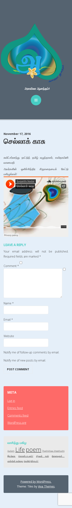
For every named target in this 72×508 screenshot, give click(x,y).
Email (8, 319)
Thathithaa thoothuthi (53, 451)
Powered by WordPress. (35, 481)
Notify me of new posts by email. (25, 360)
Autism (10, 451)
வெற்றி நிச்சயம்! (31, 461)
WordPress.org (16, 423)
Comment (11, 266)
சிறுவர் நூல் (42, 456)
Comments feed (17, 415)
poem (33, 449)
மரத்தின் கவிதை (15, 461)
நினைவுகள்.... (58, 456)
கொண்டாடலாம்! (25, 456)
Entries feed (15, 408)
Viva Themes (46, 486)
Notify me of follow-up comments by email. (31, 352)
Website (9, 336)
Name (9, 303)
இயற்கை (11, 456)
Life (20, 449)
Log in (11, 401)
